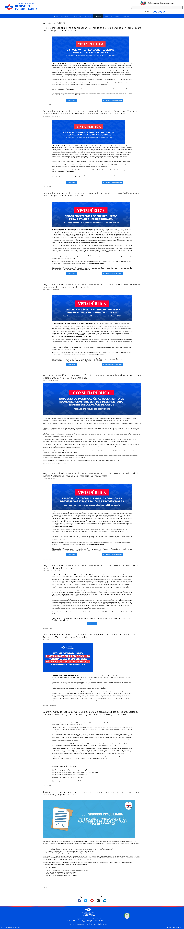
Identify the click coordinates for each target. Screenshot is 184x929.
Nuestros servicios (76, 16)
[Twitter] (156, 12)
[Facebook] (154, 12)
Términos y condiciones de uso (76, 924)
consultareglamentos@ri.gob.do (56, 864)
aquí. (64, 463)
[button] (71, 100)
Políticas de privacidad (90, 924)
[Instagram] (161, 12)
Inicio (57, 16)
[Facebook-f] (79, 900)
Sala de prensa (108, 16)
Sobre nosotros (64, 16)
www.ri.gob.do (78, 724)
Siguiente (49, 887)
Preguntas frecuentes (102, 924)
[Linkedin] (164, 12)
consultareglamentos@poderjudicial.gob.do (78, 750)
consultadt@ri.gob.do (112, 602)
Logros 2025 (126, 16)
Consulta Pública (48, 104)
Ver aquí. (111, 848)
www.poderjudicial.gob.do (67, 724)
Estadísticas (88, 16)
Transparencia (97, 16)
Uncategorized (55, 882)
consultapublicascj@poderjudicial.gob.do (128, 455)
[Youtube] (159, 12)
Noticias (54, 705)
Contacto (116, 16)
